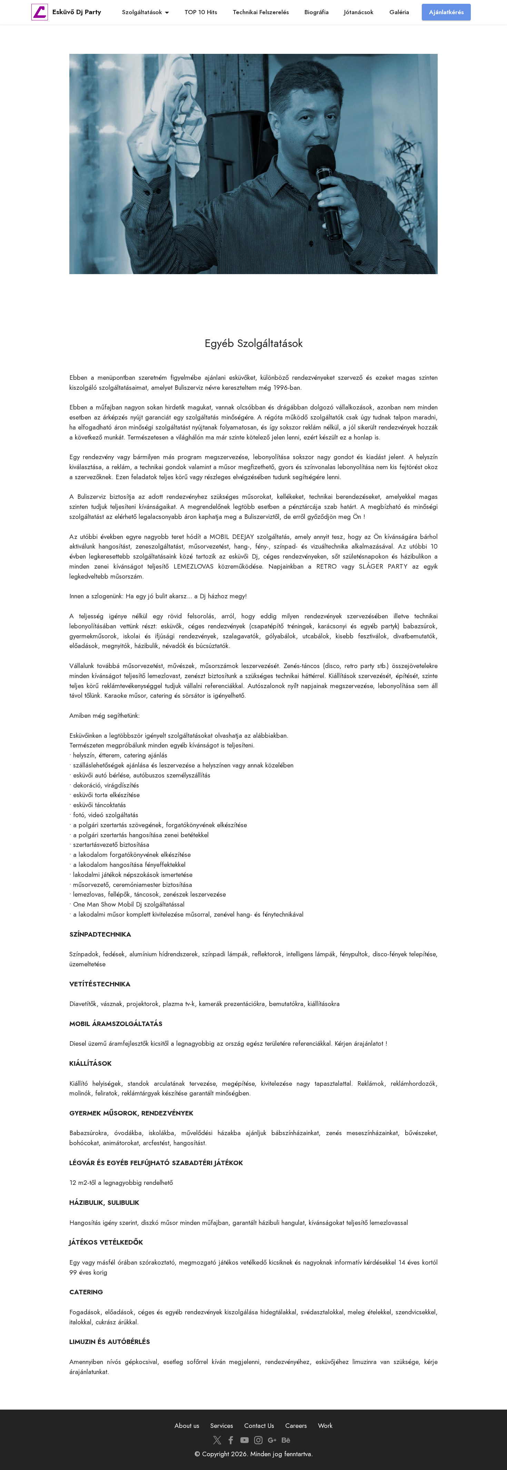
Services (221, 1425)
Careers (296, 1425)
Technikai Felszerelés (261, 12)
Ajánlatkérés (446, 12)
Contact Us (259, 1425)
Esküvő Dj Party (76, 12)
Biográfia (317, 12)
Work (325, 1425)
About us (187, 1425)
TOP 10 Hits (201, 12)
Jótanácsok (359, 12)
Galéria (399, 12)
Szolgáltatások (142, 12)
